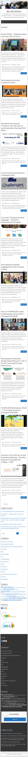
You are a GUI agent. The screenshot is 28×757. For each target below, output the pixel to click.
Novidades (20, 594)
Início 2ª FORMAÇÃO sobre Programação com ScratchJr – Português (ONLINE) (13, 313)
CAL (10, 69)
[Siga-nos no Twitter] (4, 608)
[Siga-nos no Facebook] (2, 608)
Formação (3, 594)
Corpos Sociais (13, 593)
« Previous (5, 504)
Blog (23, 68)
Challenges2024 (11, 207)
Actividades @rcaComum (20, 66)
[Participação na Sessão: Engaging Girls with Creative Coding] (14, 272)
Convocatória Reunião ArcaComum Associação (12, 511)
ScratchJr (19, 71)
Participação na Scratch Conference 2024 (10, 81)
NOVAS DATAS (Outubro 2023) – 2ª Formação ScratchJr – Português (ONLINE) (14, 410)
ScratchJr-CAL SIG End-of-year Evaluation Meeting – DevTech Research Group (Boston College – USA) (13, 458)
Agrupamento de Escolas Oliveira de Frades (11, 68)
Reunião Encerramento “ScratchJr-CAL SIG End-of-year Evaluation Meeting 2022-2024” (13, 126)
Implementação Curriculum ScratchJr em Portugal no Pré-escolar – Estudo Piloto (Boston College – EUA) (13, 519)
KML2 (23, 207)
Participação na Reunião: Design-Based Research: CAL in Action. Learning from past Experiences (14, 362)
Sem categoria (4, 579)
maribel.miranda (7, 64)
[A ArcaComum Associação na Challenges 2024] (14, 178)
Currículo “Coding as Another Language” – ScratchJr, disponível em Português (13, 219)
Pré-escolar (14, 69)
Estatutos (23, 593)
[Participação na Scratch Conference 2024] (14, 85)
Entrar (15, 719)
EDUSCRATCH (19, 593)
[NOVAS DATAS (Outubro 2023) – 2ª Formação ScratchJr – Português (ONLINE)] (14, 415)
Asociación (16, 589)
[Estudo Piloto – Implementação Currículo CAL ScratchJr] (14, 39)
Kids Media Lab (18, 207)
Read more (23, 73)
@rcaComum (14, 11)
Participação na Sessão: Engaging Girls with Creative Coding (12, 266)
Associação (4, 207)
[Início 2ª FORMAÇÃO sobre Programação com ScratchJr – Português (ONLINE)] (14, 319)
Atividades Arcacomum (14, 591)
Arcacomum (9, 589)
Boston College (5, 69)
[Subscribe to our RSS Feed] (6, 608)
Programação (20, 69)
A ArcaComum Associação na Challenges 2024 (12, 174)
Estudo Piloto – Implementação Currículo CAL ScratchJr (13, 35)
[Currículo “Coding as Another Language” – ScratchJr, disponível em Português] (14, 225)
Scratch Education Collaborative (9, 71)
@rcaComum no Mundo (8, 66)
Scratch (20, 112)
